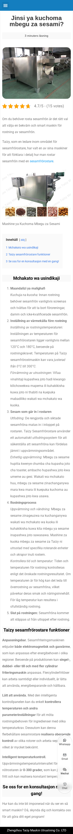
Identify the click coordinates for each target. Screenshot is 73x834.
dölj (23, 239)
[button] (5, 5)
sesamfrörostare (41, 161)
